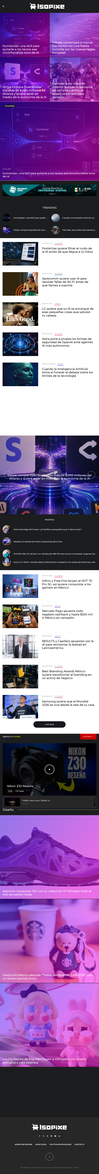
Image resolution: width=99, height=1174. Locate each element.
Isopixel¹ (76, 1167)
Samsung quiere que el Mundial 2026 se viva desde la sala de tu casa (68, 703)
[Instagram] (47, 1136)
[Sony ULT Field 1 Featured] (7, 562)
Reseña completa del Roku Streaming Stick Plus (38, 541)
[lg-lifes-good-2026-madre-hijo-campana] (20, 314)
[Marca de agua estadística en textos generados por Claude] (55, 218)
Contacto (79, 1144)
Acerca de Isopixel (23, 1144)
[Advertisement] (49, 412)
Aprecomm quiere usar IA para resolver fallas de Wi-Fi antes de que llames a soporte (65, 282)
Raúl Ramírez (47, 243)
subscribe (87, 736)
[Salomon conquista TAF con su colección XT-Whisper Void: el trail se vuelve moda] (49, 857)
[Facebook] (39, 1136)
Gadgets (58, 303)
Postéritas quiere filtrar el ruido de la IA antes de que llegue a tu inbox (67, 250)
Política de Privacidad (60, 1144)
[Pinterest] (51, 1136)
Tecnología (58, 273)
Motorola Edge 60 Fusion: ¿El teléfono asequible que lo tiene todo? (47, 529)
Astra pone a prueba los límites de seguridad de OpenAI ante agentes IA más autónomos (67, 342)
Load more (49, 724)
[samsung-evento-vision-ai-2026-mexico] (20, 707)
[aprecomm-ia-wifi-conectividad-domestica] (20, 284)
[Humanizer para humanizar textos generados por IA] (7, 218)
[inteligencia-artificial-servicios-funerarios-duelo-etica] (20, 374)
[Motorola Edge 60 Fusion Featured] (7, 529)
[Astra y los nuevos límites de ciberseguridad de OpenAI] (20, 344)
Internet (60, 364)
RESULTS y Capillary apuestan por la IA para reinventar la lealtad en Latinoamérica (68, 645)
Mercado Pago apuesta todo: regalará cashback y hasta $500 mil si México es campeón (67, 614)
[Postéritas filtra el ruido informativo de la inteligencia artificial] (20, 254)
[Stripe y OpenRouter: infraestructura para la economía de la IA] (7, 230)
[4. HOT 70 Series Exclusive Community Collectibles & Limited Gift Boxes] (20, 586)
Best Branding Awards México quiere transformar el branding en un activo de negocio (67, 675)
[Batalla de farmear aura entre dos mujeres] (55, 230)
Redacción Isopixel (48, 364)
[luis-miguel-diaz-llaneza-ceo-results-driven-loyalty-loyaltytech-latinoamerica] (20, 646)
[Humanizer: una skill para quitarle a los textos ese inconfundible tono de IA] (24, 35)
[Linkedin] (59, 1136)
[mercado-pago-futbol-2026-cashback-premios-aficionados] (20, 616)
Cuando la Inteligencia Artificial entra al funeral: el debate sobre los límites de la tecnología (67, 372)
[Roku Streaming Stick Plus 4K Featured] (7, 541)
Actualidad (9, 106)
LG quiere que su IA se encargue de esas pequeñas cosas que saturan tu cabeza (68, 312)
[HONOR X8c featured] (7, 554)
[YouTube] (55, 1136)
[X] (43, 1136)
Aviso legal (41, 1144)
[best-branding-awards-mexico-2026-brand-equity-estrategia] (20, 676)
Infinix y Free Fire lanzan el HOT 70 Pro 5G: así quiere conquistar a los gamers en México (67, 584)
